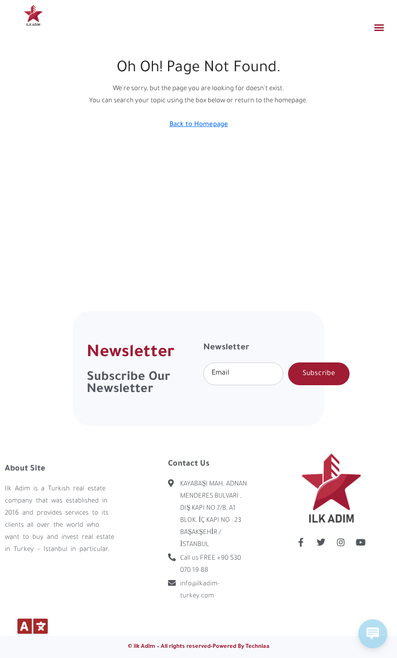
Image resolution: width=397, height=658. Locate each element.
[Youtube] (360, 542)
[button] (379, 27)
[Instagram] (341, 542)
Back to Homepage (198, 124)
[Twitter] (321, 542)
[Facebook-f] (301, 542)
